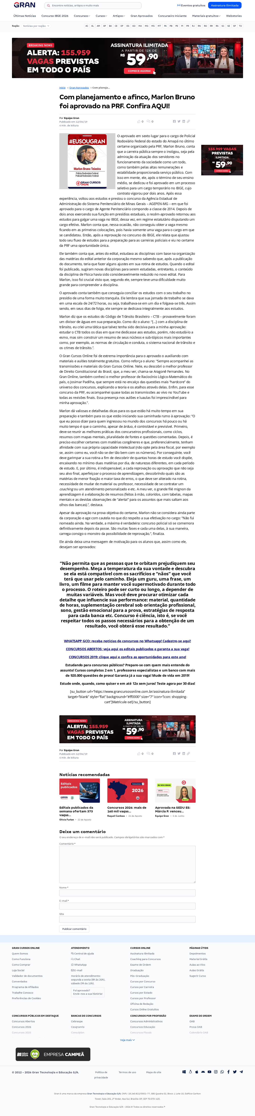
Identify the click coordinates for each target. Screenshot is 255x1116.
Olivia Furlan (66, 819)
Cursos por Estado (141, 992)
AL (92, 26)
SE (228, 26)
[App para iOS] (197, 1072)
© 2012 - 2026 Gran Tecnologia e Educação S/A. (45, 1072)
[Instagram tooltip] (216, 1072)
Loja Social (18, 970)
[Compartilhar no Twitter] (178, 121)
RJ (193, 26)
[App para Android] (203, 1072)
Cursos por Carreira (142, 987)
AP (104, 26)
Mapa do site (153, 1072)
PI (182, 26)
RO (205, 26)
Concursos (81, 15)
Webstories (234, 15)
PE (176, 26)
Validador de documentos (27, 976)
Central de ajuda (84, 953)
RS (217, 26)
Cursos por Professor (143, 998)
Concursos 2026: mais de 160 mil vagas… (126, 809)
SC (223, 26)
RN (199, 26)
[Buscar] (48, 6)
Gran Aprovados (142, 15)
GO (133, 26)
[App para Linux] (190, 1072)
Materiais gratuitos (205, 15)
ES (128, 26)
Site (61, 914)
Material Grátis (198, 959)
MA (140, 26)
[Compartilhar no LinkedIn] (183, 121)
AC (86, 26)
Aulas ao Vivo (197, 964)
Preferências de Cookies (26, 998)
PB (171, 26)
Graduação (137, 970)
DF (122, 26)
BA (110, 26)
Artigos (118, 15)
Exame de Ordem (140, 964)
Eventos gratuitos (193, 5)
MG (146, 26)
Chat (77, 959)
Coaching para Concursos (145, 959)
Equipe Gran (71, 118)
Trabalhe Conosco (22, 992)
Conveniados (19, 981)
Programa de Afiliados (25, 987)
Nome (63, 887)
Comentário (67, 843)
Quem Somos (20, 953)
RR (211, 26)
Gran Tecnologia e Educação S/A (104, 1094)
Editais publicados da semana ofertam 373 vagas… (76, 811)
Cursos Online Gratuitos (144, 1009)
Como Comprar (21, 964)
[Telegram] (241, 1072)
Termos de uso (127, 1072)
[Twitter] (235, 1072)
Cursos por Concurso (142, 981)
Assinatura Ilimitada (225, 5)
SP (234, 26)
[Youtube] (209, 1072)
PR (187, 26)
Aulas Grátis (196, 970)
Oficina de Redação (141, 1003)
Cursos (100, 15)
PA (165, 26)
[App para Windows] (184, 1072)
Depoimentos (197, 953)
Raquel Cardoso (116, 815)
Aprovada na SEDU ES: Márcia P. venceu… (172, 809)
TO (240, 26)
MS (153, 26)
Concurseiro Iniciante (172, 15)
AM (98, 26)
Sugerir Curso (197, 976)
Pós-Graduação (139, 976)
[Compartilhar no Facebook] (174, 121)
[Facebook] (228, 1072)
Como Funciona (21, 959)
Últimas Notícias (24, 15)
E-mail (64, 900)
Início (62, 87)
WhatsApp (80, 964)
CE (116, 26)
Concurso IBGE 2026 (54, 15)
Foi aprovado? (87, 992)
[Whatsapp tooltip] (222, 1072)
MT (159, 26)
